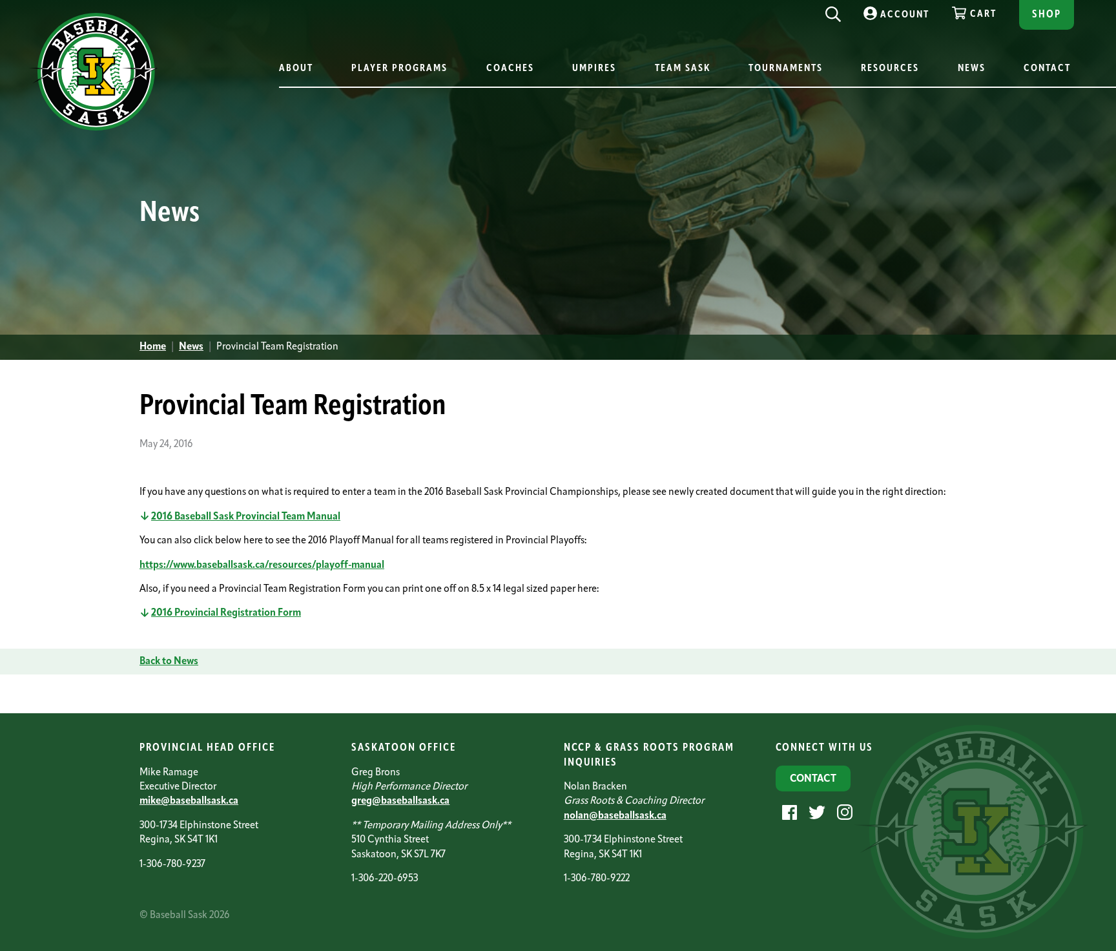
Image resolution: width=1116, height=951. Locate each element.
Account (904, 15)
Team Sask (682, 69)
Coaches (510, 69)
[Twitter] (815, 812)
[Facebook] (788, 812)
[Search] (833, 11)
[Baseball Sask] (93, 128)
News (972, 69)
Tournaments (786, 69)
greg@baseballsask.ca (400, 801)
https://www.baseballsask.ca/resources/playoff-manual (262, 565)
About (296, 69)
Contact (1047, 69)
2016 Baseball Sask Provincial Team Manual (245, 517)
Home (153, 347)
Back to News (169, 661)
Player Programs (399, 69)
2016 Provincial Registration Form (226, 613)
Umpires (594, 69)
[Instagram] (843, 812)
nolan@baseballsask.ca (615, 816)
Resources (890, 69)
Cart (983, 14)
